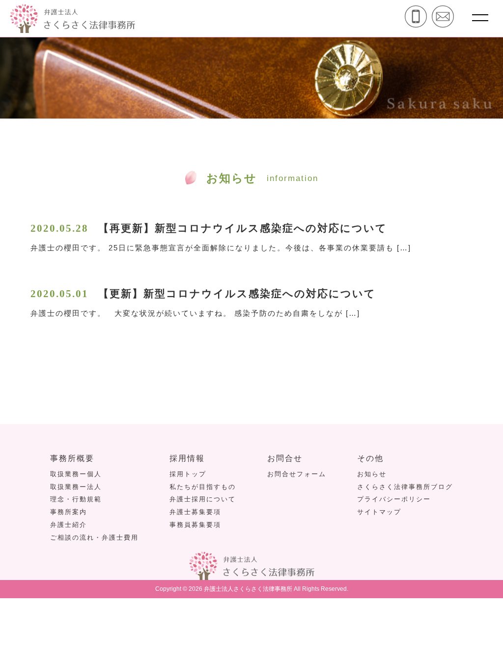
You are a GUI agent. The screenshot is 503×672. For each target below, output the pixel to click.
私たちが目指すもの (202, 486)
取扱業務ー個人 (76, 474)
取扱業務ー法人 (76, 486)
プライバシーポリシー (394, 499)
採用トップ (187, 474)
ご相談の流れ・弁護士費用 (94, 537)
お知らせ (372, 474)
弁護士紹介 (68, 524)
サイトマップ (379, 512)
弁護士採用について (202, 499)
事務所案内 (68, 512)
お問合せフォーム (296, 474)
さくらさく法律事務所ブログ (405, 486)
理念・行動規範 (76, 499)
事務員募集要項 (195, 524)
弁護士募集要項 (195, 512)
